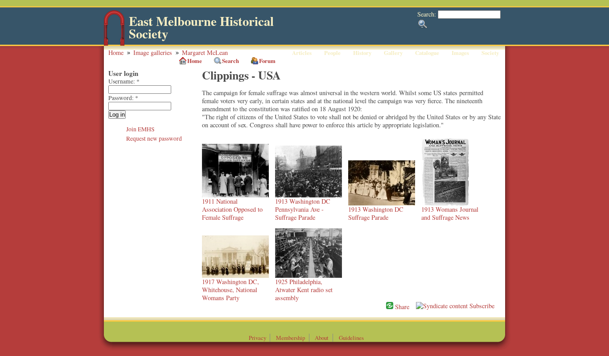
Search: (427, 14)
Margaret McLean (205, 52)
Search (230, 61)
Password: (123, 98)
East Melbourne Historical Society (201, 27)
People (332, 53)
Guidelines (351, 338)
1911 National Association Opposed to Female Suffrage (232, 209)
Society (490, 53)
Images (460, 53)
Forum (267, 61)
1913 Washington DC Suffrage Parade (375, 213)
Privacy (257, 338)
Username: (124, 81)
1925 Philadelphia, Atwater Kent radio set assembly (304, 289)
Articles (302, 53)
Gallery (393, 53)
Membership (290, 338)
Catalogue (427, 53)
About (322, 338)
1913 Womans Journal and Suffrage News (449, 213)
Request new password (154, 138)
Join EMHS (140, 129)
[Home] (114, 43)
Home (115, 52)
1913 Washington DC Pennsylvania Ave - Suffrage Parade (302, 209)
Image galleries (152, 52)
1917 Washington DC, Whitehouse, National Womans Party (230, 289)
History (362, 53)
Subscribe (481, 306)
